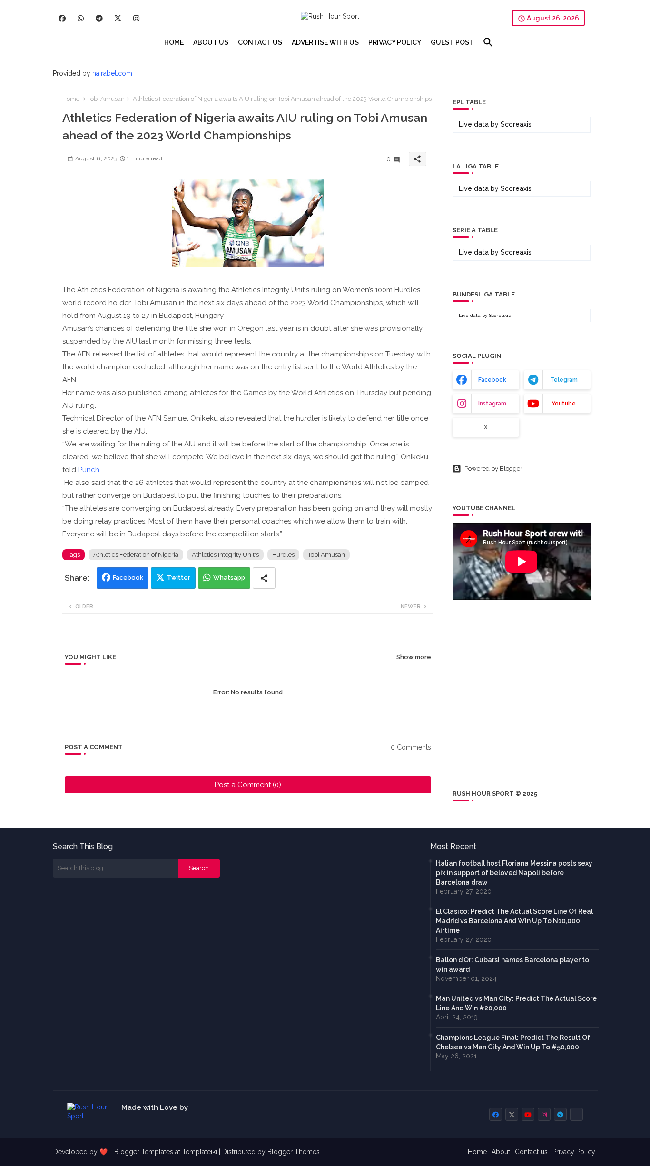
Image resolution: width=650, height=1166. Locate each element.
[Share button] (264, 578)
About (501, 1152)
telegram (564, 379)
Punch (88, 469)
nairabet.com (112, 73)
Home (70, 98)
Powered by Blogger (493, 468)
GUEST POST (452, 42)
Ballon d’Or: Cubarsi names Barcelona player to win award (512, 964)
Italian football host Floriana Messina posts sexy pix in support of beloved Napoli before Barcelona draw (514, 873)
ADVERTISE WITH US (325, 42)
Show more (413, 657)
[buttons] (62, 17)
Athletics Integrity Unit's (225, 554)
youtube (564, 403)
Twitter (178, 577)
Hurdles (283, 554)
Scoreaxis (516, 124)
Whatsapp (229, 577)
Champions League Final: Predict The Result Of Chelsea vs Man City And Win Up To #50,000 (513, 1042)
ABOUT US (210, 42)
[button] (488, 42)
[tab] (173, 42)
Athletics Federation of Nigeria (135, 554)
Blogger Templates (143, 1152)
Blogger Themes (293, 1152)
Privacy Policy (573, 1152)
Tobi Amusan (106, 98)
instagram (492, 403)
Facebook (128, 577)
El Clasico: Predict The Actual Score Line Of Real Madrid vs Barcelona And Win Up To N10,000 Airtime (514, 921)
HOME (174, 42)
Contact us (531, 1152)
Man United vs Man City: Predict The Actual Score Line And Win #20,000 (516, 1003)
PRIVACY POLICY (394, 42)
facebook (492, 379)
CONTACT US (260, 42)
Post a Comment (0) (248, 785)
